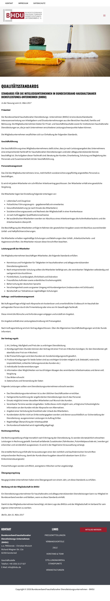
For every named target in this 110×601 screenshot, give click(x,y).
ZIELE (55, 547)
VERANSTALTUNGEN (55, 569)
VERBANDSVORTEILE (55, 541)
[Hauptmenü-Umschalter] (104, 15)
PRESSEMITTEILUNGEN (55, 535)
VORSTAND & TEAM (55, 553)
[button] (94, 529)
